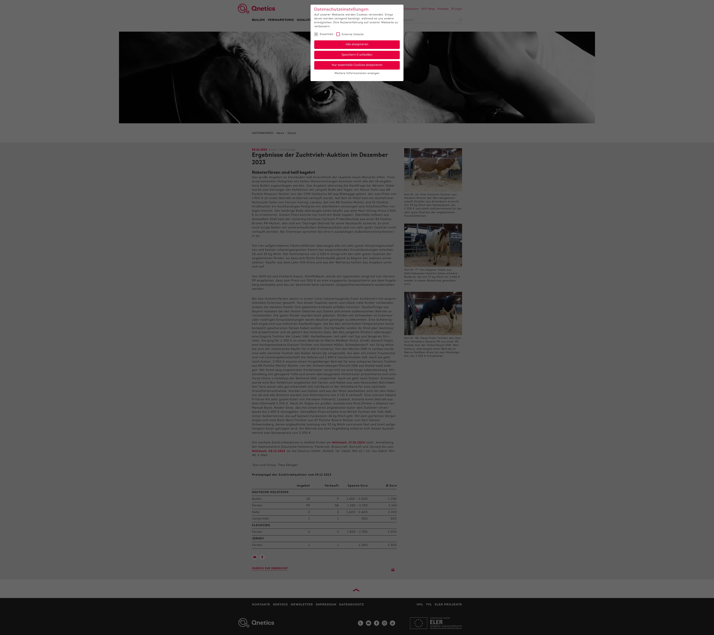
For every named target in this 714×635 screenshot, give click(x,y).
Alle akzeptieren (357, 44)
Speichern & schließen (357, 54)
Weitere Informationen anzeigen (357, 73)
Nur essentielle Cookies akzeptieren (357, 65)
